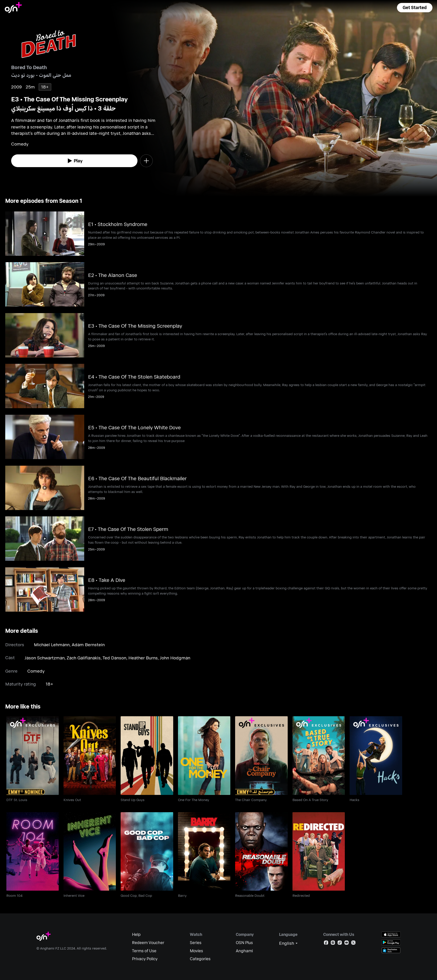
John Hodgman (175, 658)
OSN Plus (244, 942)
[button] (414, 7)
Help (136, 934)
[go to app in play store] (391, 942)
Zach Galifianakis (84, 658)
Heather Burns (143, 658)
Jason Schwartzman (45, 658)
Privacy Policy (145, 959)
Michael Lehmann (52, 644)
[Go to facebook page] (326, 943)
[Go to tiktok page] (340, 943)
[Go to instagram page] (333, 943)
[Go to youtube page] (346, 943)
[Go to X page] (353, 943)
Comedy (36, 671)
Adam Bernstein (88, 644)
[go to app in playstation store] (391, 950)
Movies (196, 951)
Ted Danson (114, 658)
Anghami (244, 951)
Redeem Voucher (148, 942)
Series (195, 942)
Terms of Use (144, 951)
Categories (200, 959)
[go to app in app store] (391, 934)
